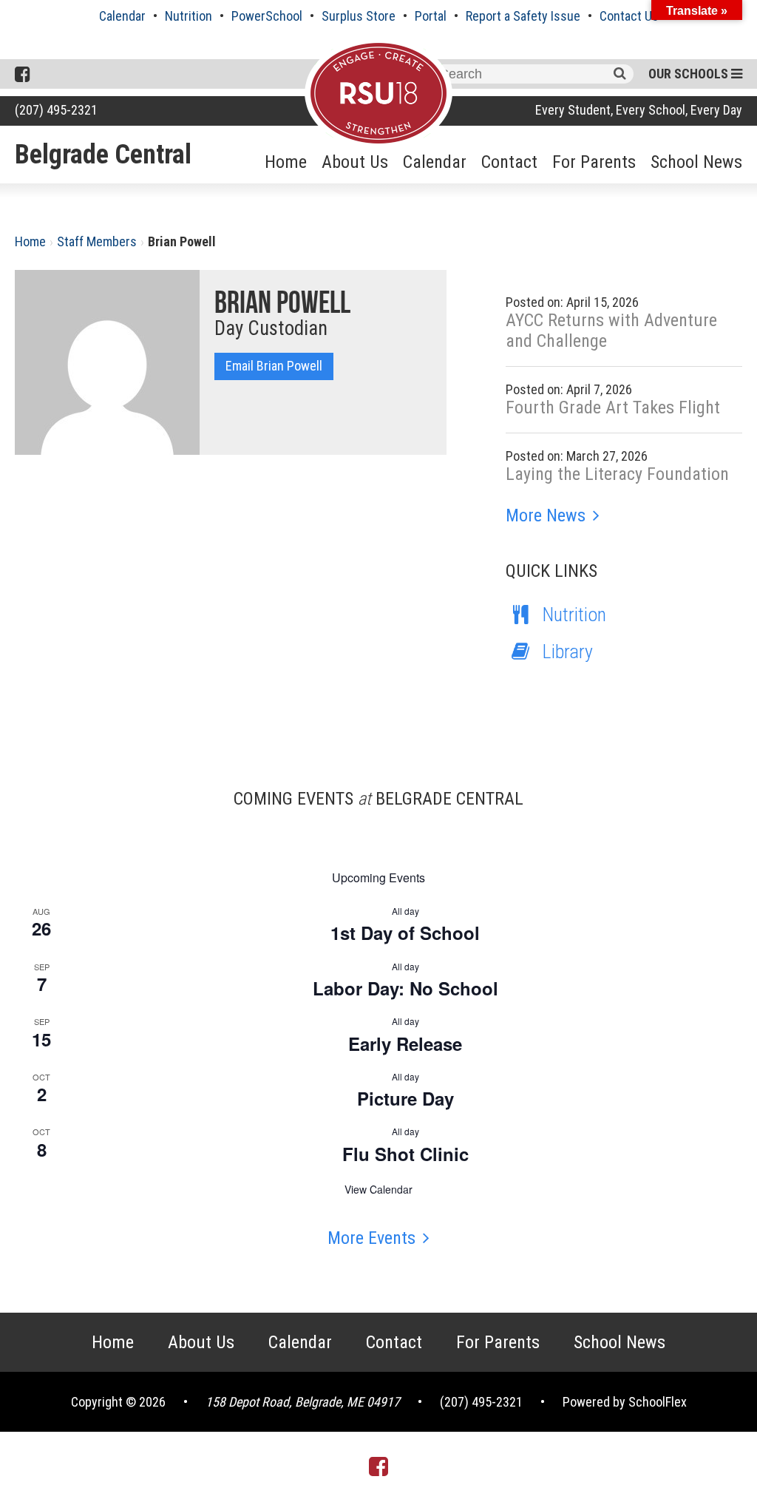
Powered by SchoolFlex (625, 1402)
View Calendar (378, 1189)
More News (545, 515)
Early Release (405, 1043)
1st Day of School (405, 932)
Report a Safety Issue (523, 16)
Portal (431, 16)
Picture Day (405, 1098)
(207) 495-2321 (56, 110)
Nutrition (188, 16)
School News (696, 162)
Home (286, 162)
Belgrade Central (103, 154)
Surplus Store (359, 16)
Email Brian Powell (273, 365)
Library (568, 651)
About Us (355, 162)
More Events (371, 1238)
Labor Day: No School (405, 988)
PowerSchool (266, 16)
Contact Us (629, 16)
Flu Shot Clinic (405, 1153)
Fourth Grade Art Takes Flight (613, 407)
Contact (509, 162)
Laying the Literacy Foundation (617, 474)
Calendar (122, 16)
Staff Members (97, 241)
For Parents (594, 162)
